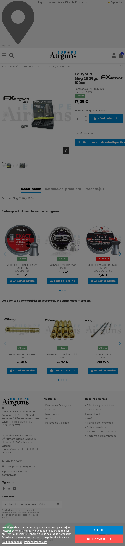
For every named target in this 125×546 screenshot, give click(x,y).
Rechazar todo (99, 539)
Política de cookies (12, 541)
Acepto (98, 530)
